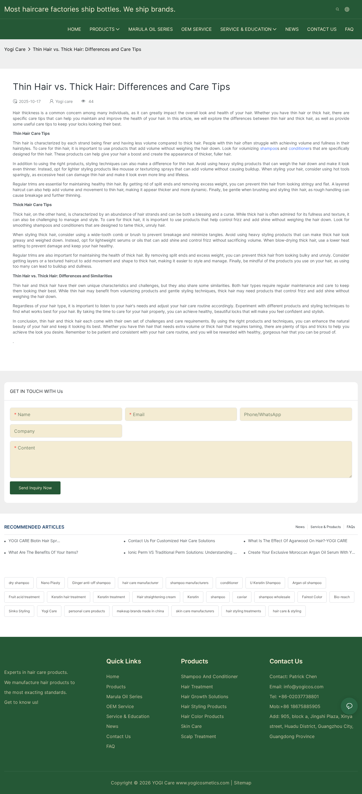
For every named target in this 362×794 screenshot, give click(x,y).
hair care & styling (287, 611)
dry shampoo (19, 583)
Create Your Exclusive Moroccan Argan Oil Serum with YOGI (303, 552)
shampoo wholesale (274, 597)
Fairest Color (312, 597)
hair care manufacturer (140, 583)
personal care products (87, 611)
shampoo (268, 148)
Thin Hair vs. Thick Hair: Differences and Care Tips (87, 49)
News (300, 527)
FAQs (351, 527)
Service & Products (326, 527)
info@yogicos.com (304, 686)
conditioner (299, 148)
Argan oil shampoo (307, 583)
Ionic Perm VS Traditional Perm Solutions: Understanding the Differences (183, 552)
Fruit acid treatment (24, 597)
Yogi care (14, 49)
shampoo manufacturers (189, 583)
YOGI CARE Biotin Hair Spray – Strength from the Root (34, 540)
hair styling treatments (243, 611)
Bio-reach (342, 597)
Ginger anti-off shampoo (91, 583)
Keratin (193, 597)
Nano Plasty (50, 583)
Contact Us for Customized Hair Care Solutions (171, 540)
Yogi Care (49, 611)
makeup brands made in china (140, 611)
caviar (242, 597)
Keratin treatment (111, 597)
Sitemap (242, 783)
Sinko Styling (19, 611)
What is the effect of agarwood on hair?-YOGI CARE (297, 540)
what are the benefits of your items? (43, 552)
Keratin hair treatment (68, 597)
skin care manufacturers (195, 611)
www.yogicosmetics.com (203, 783)
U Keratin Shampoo (265, 583)
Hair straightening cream (156, 597)
